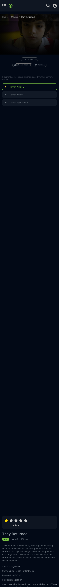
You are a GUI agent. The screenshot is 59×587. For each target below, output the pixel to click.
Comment (41, 65)
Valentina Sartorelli (17, 584)
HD (5, 539)
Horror (18, 571)
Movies (14, 17)
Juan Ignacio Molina (35, 584)
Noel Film (17, 580)
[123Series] (11, 6)
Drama (31, 571)
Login (55, 5)
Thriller (24, 571)
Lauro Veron (51, 584)
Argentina (15, 566)
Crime (11, 571)
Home (5, 17)
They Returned (15, 534)
